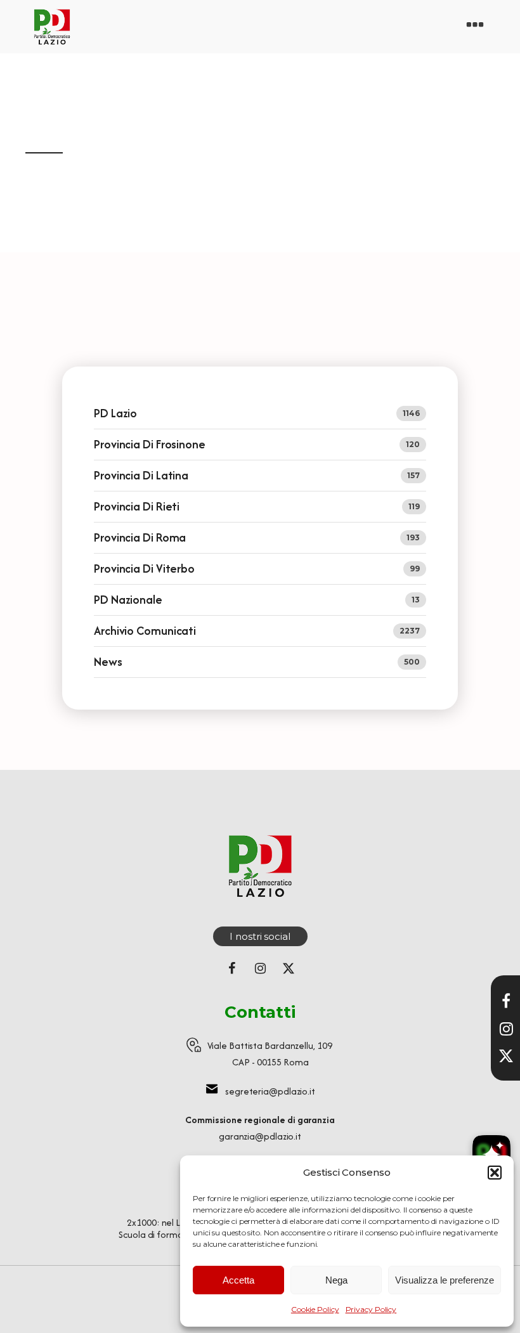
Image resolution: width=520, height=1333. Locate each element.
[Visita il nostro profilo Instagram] (506, 1028)
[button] (494, 1172)
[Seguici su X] (506, 1056)
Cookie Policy (315, 1309)
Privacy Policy (371, 1309)
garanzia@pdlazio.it (260, 1136)
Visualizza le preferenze (444, 1280)
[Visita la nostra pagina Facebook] (506, 1000)
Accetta (238, 1280)
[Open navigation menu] (475, 27)
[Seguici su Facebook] (231, 968)
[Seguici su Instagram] (260, 968)
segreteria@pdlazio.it (270, 1091)
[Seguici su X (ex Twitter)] (288, 968)
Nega (336, 1280)
